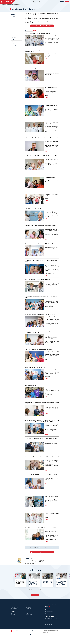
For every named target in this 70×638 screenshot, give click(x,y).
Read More (46, 45)
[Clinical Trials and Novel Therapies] (8, 2)
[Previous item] (26, 589)
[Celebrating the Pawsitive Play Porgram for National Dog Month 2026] (20, 576)
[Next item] (43, 589)
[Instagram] (47, 624)
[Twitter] (49, 624)
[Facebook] (45, 624)
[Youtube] (51, 624)
